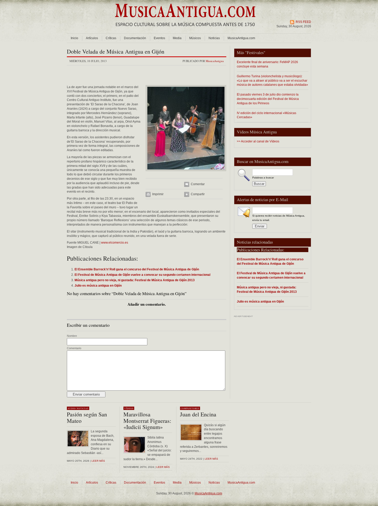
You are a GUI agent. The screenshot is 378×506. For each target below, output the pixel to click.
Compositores (190, 408)
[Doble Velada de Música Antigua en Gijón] (186, 173)
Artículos (92, 38)
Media (177, 38)
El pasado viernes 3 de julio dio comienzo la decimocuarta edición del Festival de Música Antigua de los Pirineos (268, 99)
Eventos (159, 38)
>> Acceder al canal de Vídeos (258, 141)
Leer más (98, 460)
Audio (72, 408)
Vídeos (128, 408)
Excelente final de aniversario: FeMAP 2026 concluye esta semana (267, 64)
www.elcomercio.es (114, 242)
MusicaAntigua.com (241, 38)
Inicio (74, 38)
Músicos (195, 38)
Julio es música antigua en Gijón (260, 301)
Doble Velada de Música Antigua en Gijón (115, 51)
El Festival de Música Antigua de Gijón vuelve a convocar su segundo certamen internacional (271, 275)
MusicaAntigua (215, 61)
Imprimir (158, 194)
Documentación (135, 38)
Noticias (214, 38)
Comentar (198, 184)
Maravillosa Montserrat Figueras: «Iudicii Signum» (147, 420)
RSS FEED (303, 22)
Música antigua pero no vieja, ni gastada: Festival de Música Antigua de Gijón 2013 (267, 289)
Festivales (255, 52)
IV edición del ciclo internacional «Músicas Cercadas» (266, 115)
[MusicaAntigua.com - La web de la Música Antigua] (185, 29)
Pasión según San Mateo (87, 417)
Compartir (198, 194)
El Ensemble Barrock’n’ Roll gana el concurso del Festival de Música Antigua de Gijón (270, 261)
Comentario (74, 348)
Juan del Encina (198, 414)
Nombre (72, 335)
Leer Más (163, 467)
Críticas (111, 38)
